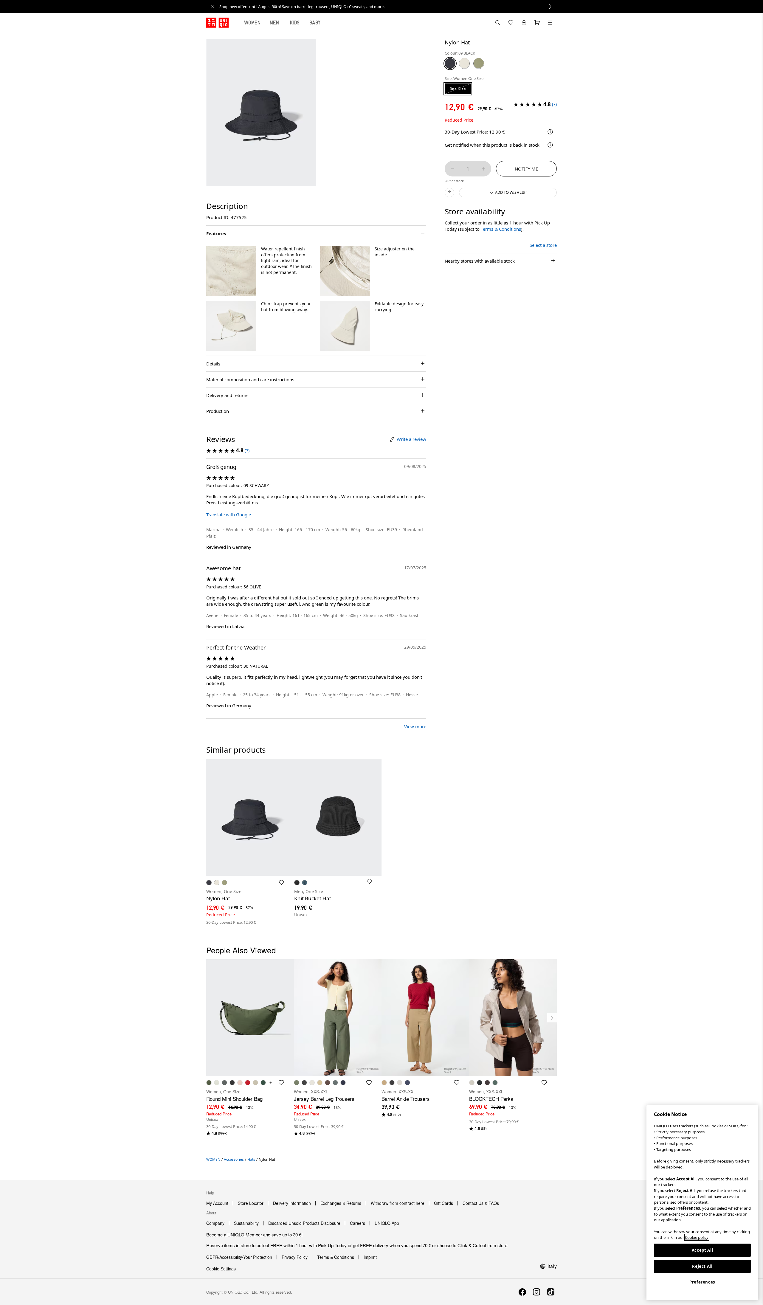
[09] (450, 63)
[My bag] (537, 22)
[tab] (252, 22)
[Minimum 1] (452, 168)
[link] (388, 6)
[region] (702, 1202)
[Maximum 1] (483, 168)
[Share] (449, 192)
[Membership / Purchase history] (524, 22)
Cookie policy (696, 1237)
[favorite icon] (281, 1082)
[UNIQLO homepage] (217, 22)
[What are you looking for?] (497, 22)
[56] (478, 63)
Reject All (702, 1266)
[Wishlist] (510, 22)
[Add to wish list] (281, 882)
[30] (464, 63)
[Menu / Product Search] (550, 22)
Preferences (702, 1282)
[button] (231, 271)
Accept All (702, 1250)
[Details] (550, 144)
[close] (212, 6)
